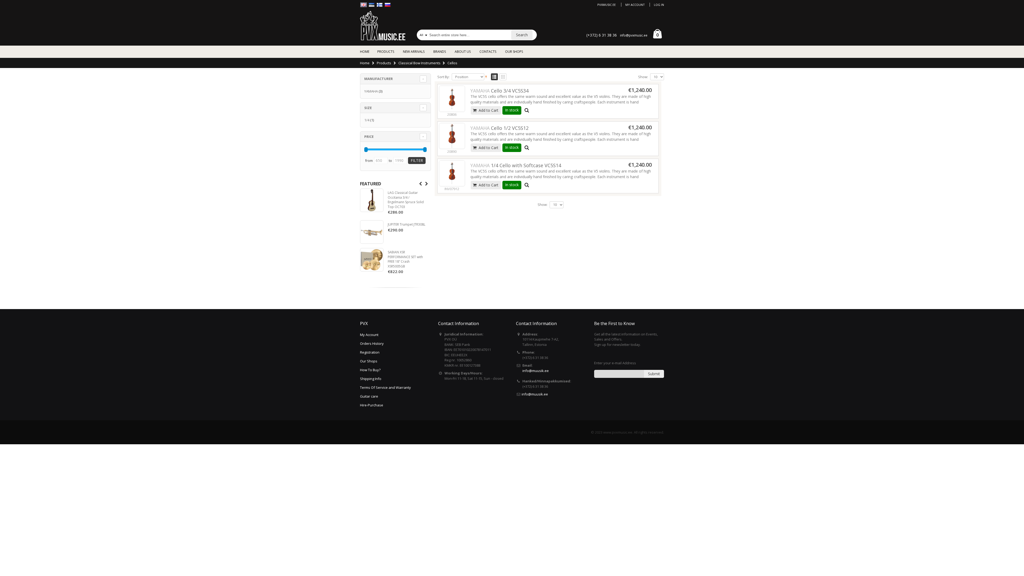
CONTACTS (487, 51)
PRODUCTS (385, 51)
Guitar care (369, 396)
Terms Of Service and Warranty (385, 387)
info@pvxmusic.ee (633, 35)
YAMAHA (371, 91)
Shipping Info (370, 378)
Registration (369, 352)
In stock (512, 110)
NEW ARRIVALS (414, 51)
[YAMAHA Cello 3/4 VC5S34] (452, 99)
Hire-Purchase (371, 405)
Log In (659, 5)
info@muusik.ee (535, 370)
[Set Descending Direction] (486, 76)
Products (384, 63)
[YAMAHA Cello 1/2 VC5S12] (452, 136)
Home (365, 63)
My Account (635, 5)
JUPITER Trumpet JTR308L (406, 224)
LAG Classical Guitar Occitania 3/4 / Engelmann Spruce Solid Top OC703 (406, 199)
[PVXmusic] (382, 26)
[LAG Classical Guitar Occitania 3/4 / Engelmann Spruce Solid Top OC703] (372, 200)
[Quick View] (527, 110)
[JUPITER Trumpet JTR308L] (372, 232)
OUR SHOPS (514, 51)
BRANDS (439, 51)
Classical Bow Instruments (419, 63)
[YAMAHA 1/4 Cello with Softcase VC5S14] (452, 173)
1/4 (366, 120)
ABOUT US (463, 51)
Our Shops (368, 361)
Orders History (372, 343)
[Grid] (502, 77)
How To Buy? (370, 369)
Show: (643, 77)
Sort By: (443, 77)
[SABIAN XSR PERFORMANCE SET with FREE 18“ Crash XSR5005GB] (372, 260)
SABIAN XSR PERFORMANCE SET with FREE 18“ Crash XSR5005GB (405, 259)
